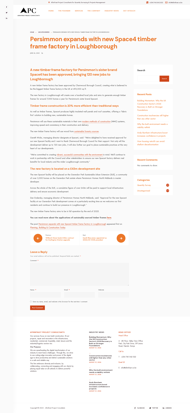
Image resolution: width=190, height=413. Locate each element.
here (109, 217)
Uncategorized (43, 32)
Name (33, 290)
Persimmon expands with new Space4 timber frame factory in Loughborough (72, 223)
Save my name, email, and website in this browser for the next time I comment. (60, 301)
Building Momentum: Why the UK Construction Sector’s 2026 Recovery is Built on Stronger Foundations (151, 105)
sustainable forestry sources (86, 131)
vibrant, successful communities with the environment (80, 154)
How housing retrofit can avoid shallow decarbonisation (150, 143)
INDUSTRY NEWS (112, 11)
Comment (34, 260)
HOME (51, 11)
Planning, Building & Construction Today (47, 227)
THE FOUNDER (64, 11)
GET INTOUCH (129, 11)
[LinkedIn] (6, 18)
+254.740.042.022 (156, 2)
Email (67, 290)
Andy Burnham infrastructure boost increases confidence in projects (152, 134)
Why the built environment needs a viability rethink (100, 371)
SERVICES (79, 11)
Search (141, 70)
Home (32, 32)
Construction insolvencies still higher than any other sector (153, 117)
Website (101, 290)
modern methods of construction (96, 121)
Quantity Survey (144, 185)
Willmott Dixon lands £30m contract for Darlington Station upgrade (60, 237)
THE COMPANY (93, 11)
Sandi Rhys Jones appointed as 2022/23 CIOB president (95, 237)
